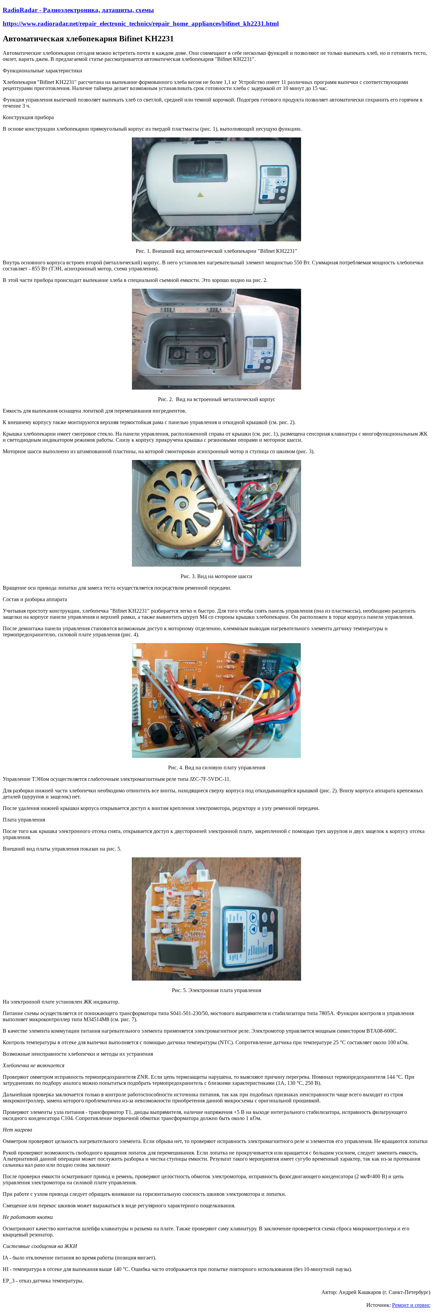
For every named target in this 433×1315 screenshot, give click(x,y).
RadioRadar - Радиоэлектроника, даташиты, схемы (78, 10)
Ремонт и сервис (411, 1305)
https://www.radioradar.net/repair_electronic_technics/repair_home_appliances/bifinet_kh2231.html (141, 23)
